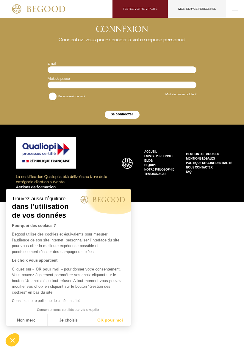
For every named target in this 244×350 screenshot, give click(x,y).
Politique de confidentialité (209, 163)
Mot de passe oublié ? (180, 94)
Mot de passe (59, 79)
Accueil (150, 152)
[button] (12, 340)
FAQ (189, 172)
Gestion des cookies (202, 154)
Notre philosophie (159, 169)
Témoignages (155, 174)
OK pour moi (110, 320)
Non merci (26, 320)
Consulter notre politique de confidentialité (46, 301)
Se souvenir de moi (71, 96)
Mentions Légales (200, 158)
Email (52, 64)
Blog (148, 161)
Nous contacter (199, 167)
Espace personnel (158, 156)
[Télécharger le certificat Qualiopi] (61, 163)
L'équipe (150, 165)
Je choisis (68, 320)
